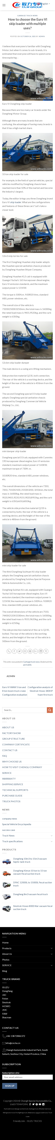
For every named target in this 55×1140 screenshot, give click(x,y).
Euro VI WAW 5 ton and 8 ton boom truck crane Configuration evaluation (14, 691)
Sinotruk (6, 1002)
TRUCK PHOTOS (11, 801)
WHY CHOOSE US (12, 761)
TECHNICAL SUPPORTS (15, 790)
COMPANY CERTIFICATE (16, 744)
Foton (5, 998)
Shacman (6, 1017)
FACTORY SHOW (11, 733)
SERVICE (6, 772)
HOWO (6, 1006)
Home (5, 942)
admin (42, 36)
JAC (4, 994)
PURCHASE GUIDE (12, 795)
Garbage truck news (27, 16)
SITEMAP (18, 1104)
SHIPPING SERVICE (12, 784)
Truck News (8, 835)
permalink (27, 665)
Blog (4, 971)
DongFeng (7, 991)
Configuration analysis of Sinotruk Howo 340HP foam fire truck (40, 691)
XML (26, 1104)
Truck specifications (12, 841)
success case (8, 829)
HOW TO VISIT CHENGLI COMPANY (22, 767)
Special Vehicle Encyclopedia (16, 824)
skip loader (15, 202)
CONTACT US (9, 750)
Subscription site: (11, 1073)
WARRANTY (9, 778)
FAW (4, 1013)
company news (9, 818)
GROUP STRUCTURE (13, 738)
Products (6, 948)
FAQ (4, 755)
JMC (4, 1009)
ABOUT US (8, 727)
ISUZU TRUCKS (34, 1121)
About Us (7, 953)
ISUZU (5, 987)
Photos (5, 959)
